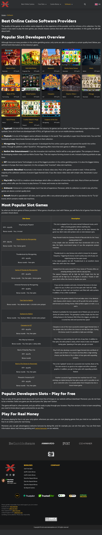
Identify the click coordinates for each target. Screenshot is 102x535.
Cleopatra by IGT (26, 325)
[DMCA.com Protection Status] (51, 521)
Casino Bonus (54, 4)
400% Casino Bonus (29, 472)
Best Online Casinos (27, 4)
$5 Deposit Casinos (29, 488)
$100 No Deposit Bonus (30, 482)
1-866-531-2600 (13, 509)
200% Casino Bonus (29, 475)
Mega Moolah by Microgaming (26, 239)
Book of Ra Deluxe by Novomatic (26, 363)
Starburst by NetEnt (26, 314)
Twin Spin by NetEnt (26, 300)
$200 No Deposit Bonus (31, 478)
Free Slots (41, 4)
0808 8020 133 (18, 513)
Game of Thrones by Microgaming (26, 270)
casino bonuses (41, 428)
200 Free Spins (28, 469)
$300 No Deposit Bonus (30, 485)
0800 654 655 (16, 511)
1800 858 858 (14, 507)
